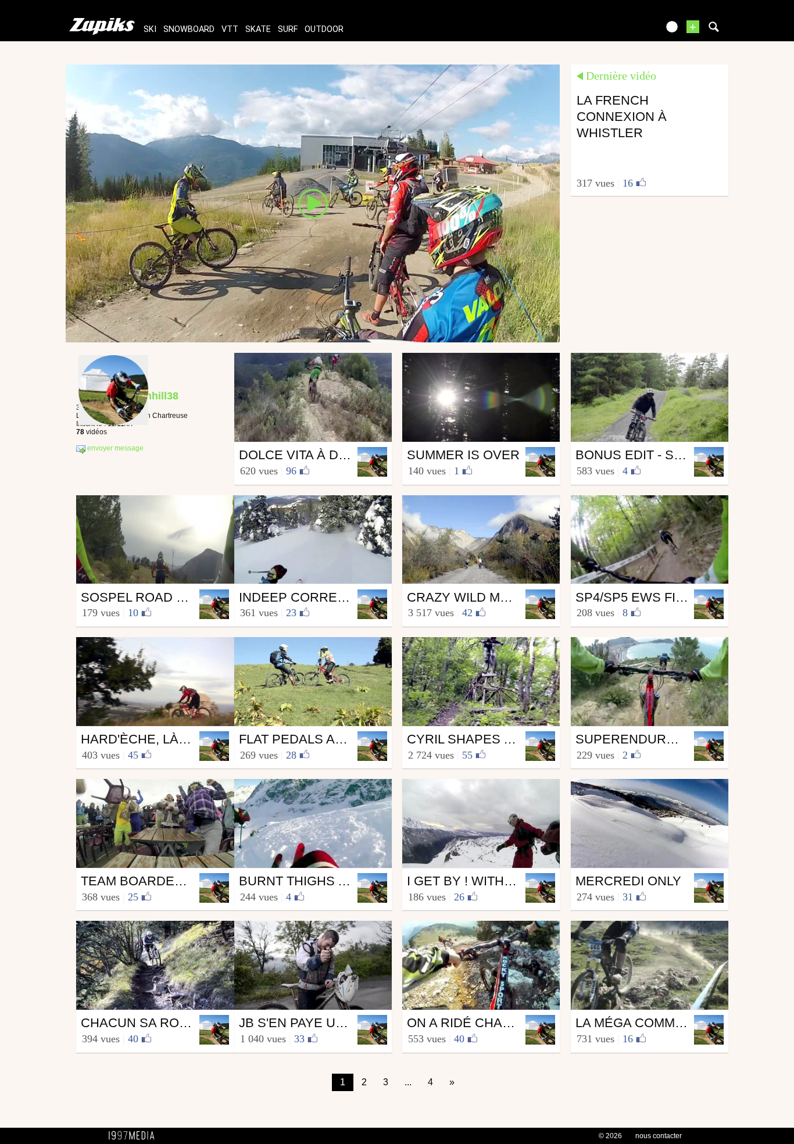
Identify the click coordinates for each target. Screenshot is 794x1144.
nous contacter (658, 1136)
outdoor (324, 29)
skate (258, 29)
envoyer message (114, 449)
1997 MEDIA (134, 1136)
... (408, 1082)
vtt (229, 29)
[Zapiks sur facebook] (624, 30)
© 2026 (610, 1136)
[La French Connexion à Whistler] (313, 203)
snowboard (188, 29)
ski (150, 29)
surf (288, 29)
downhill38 (151, 396)
